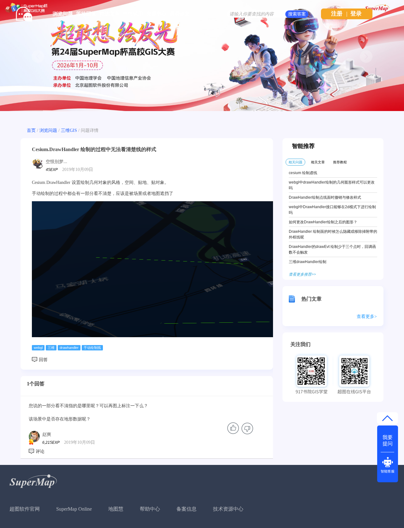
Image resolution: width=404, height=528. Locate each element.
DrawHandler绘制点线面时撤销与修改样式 (325, 197)
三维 (51, 347)
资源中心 (156, 13)
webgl (38, 347)
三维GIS (69, 130)
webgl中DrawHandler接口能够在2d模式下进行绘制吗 (332, 210)
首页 (31, 130)
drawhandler (69, 347)
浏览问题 (63, 13)
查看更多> (367, 316)
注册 (336, 13)
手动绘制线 (92, 347)
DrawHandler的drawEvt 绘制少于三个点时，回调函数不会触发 (332, 249)
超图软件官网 (24, 509)
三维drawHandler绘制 (307, 262)
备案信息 (186, 509)
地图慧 (115, 509)
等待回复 (86, 13)
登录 (356, 13)
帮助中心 (150, 509)
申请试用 (133, 13)
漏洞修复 (179, 13)
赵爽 (46, 434)
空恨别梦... (56, 161)
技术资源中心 (228, 509)
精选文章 (109, 13)
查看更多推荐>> (302, 274)
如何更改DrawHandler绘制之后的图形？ (323, 222)
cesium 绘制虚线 (303, 173)
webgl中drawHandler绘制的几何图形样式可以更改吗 (332, 185)
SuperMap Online (74, 509)
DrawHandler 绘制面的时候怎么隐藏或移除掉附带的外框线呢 (333, 234)
